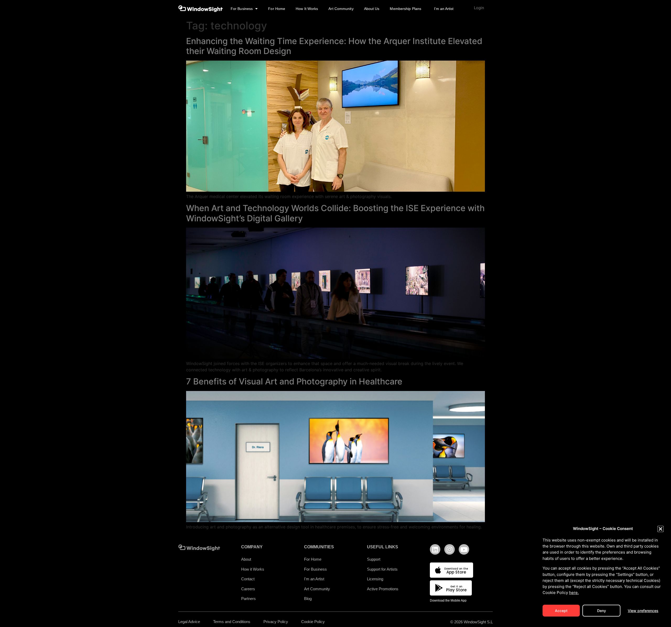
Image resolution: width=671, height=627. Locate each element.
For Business (242, 9)
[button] (660, 529)
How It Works (307, 9)
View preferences (643, 610)
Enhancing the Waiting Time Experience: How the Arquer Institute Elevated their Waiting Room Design (334, 46)
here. (574, 592)
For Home (276, 9)
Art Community (340, 9)
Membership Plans (405, 9)
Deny (601, 610)
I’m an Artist (443, 9)
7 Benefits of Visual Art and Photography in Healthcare (294, 381)
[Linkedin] (435, 549)
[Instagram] (449, 549)
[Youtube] (464, 549)
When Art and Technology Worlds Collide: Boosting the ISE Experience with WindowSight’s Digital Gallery (335, 213)
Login (479, 7)
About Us (372, 9)
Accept (561, 610)
